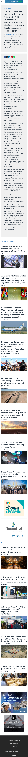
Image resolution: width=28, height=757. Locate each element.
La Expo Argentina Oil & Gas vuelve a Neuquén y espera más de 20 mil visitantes (13, 610)
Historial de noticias (14, 740)
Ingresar (14, 746)
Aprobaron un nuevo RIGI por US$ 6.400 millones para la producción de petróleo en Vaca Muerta (14, 640)
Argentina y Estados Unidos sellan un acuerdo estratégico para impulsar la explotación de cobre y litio (13, 279)
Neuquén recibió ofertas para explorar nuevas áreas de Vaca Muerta (13, 668)
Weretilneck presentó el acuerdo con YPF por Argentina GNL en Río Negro (14, 248)
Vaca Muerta (8, 8)
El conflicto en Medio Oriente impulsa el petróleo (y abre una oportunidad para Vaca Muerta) (13, 414)
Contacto (14, 737)
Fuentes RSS (14, 743)
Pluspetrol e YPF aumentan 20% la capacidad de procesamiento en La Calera (13, 474)
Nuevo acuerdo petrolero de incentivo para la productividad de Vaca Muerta (13, 551)
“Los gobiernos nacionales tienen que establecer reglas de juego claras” (14, 444)
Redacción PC (10, 34)
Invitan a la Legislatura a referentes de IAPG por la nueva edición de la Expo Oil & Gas (13, 580)
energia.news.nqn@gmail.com (14, 751)
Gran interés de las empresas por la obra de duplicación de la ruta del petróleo (12, 382)
